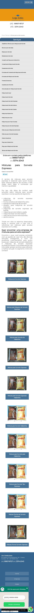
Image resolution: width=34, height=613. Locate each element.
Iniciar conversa (14, 604)
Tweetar (5, 174)
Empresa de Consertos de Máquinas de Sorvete (14, 72)
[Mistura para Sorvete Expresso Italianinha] (17, 382)
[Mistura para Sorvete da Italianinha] (17, 324)
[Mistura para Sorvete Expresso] (17, 354)
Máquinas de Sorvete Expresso (9, 101)
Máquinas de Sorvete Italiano (9, 105)
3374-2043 (19, 27)
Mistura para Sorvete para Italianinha (17, 455)
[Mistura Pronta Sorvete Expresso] (17, 531)
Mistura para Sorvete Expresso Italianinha (17, 396)
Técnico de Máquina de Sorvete (10, 150)
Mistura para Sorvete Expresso (17, 367)
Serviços (17, 40)
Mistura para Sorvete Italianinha (17, 426)
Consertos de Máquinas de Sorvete (10, 64)
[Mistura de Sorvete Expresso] (17, 266)
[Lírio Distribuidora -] (17, 14)
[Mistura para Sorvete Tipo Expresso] (17, 471)
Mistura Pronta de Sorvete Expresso (17, 515)
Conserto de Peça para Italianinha (10, 60)
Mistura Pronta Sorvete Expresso (17, 544)
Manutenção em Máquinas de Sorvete (11, 88)
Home (17, 573)
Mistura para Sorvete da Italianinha (17, 338)
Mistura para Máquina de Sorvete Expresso (17, 308)
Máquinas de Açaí (6, 93)
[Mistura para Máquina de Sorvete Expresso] (17, 294)
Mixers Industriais (6, 138)
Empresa (17, 579)
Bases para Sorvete (7, 52)
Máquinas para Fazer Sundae (9, 121)
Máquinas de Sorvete (7, 97)
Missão (17, 584)
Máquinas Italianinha (7, 113)
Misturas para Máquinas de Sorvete (11, 130)
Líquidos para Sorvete (7, 84)
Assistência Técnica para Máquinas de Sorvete (13, 43)
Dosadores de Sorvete (7, 68)
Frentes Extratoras (6, 80)
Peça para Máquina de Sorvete (10, 146)
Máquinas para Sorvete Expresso (10, 125)
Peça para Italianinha (7, 142)
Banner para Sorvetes (7, 47)
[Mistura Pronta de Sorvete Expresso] (17, 501)
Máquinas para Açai (7, 117)
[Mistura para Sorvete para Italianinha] (17, 441)
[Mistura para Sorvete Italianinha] (17, 413)
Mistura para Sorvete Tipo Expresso (17, 485)
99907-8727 (19, 24)
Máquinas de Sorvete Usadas (9, 109)
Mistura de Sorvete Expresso (17, 279)
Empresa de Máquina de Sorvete (10, 76)
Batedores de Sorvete (7, 56)
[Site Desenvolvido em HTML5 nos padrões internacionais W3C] (14, 611)
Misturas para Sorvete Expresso (10, 134)
